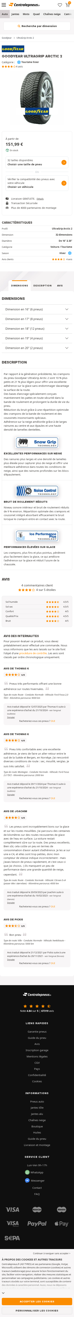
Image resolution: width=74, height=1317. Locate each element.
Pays (37, 1068)
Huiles (37, 1132)
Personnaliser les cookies (37, 1310)
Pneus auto (37, 1101)
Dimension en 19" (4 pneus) (24, 338)
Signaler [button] (11, 717)
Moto (26, 14)
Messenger (38, 1180)
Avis (60, 285)
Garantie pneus (37, 1031)
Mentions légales (37, 1056)
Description (42, 285)
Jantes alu (37, 1114)
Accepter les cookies (37, 1301)
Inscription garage (37, 1050)
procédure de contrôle (33, 653)
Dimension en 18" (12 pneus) (24, 329)
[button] (54, 956)
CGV (37, 1062)
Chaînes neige (52, 14)
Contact (37, 1187)
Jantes (15, 14)
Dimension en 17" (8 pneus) (24, 319)
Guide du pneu (37, 1038)
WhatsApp (37, 1172)
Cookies (37, 1081)
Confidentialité (37, 1075)
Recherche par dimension (39, 26)
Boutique (37, 1126)
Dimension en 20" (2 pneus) (24, 348)
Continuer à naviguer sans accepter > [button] (51, 1253)
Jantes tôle (37, 1107)
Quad (36, 14)
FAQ (37, 1194)
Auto (5, 14)
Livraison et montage (37, 1145)
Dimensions (19, 285)
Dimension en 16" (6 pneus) (24, 309)
